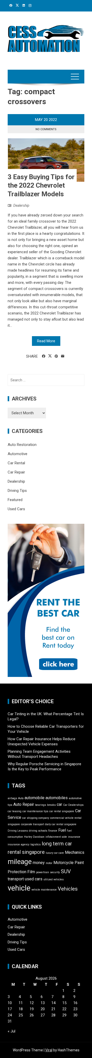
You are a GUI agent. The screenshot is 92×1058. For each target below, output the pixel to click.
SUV (66, 871)
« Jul (11, 1031)
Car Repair (16, 472)
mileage (20, 862)
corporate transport (32, 824)
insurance (74, 836)
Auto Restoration (22, 444)
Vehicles (68, 889)
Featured (15, 499)
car (59, 804)
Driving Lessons (18, 830)
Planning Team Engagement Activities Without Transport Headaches (39, 754)
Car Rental (16, 463)
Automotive (17, 454)
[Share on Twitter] (50, 356)
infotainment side (56, 836)
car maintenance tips (35, 811)
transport (16, 879)
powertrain (42, 872)
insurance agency (18, 844)
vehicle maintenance (44, 889)
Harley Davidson (34, 836)
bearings (40, 805)
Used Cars (16, 509)
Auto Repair (23, 804)
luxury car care (55, 853)
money (39, 862)
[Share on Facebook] (43, 356)
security (55, 872)
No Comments (46, 129)
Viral (48, 1050)
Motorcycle (63, 862)
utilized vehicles (53, 879)
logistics (35, 844)
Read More (46, 341)
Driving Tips (17, 490)
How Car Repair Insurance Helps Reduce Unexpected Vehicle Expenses (41, 741)
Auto (21, 798)
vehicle (19, 888)
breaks (51, 805)
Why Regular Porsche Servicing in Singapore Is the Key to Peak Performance (44, 766)
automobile (34, 797)
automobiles (56, 797)
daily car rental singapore (60, 824)
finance (52, 830)
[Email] (63, 356)
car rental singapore (61, 811)
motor (49, 863)
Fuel (62, 830)
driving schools (38, 830)
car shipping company (35, 818)
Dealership (21, 205)
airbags (12, 798)
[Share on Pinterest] (56, 356)
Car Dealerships (73, 805)
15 (64, 1003)
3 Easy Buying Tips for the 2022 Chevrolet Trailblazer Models (41, 185)
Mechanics (74, 852)
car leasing (14, 811)
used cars (33, 879)
